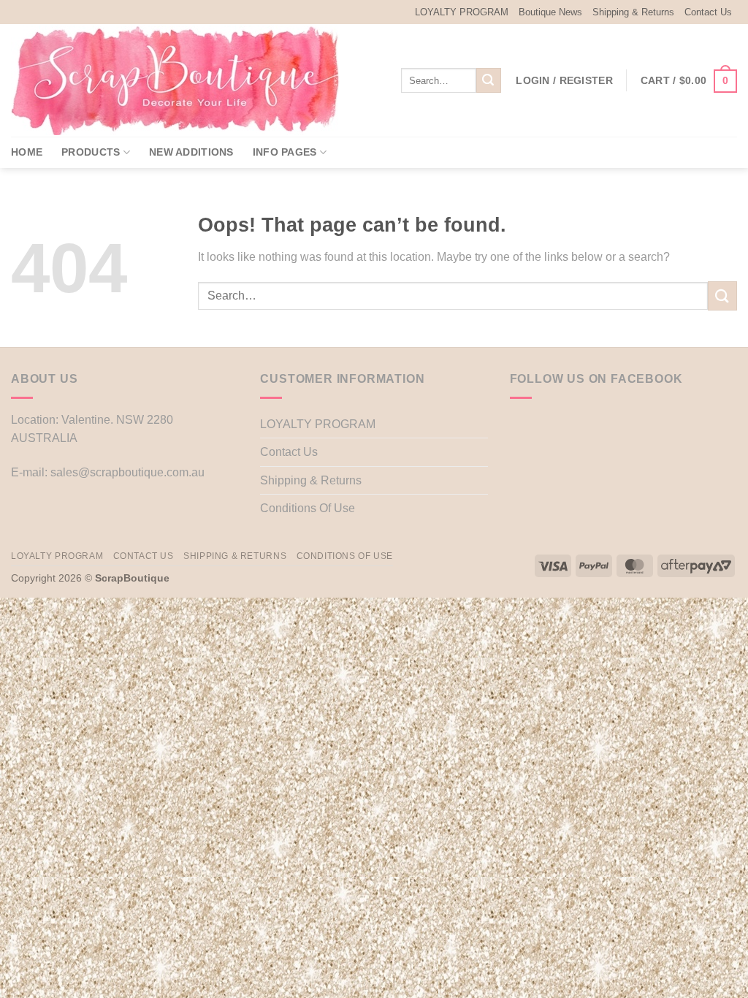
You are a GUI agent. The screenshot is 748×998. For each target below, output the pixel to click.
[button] (564, 80)
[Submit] (488, 80)
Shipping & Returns (633, 12)
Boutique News (550, 12)
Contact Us (708, 12)
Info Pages (285, 152)
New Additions (191, 152)
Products (90, 152)
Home (26, 152)
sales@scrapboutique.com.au (127, 472)
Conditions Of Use (307, 508)
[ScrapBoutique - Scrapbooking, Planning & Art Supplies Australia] (186, 80)
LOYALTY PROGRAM (461, 12)
